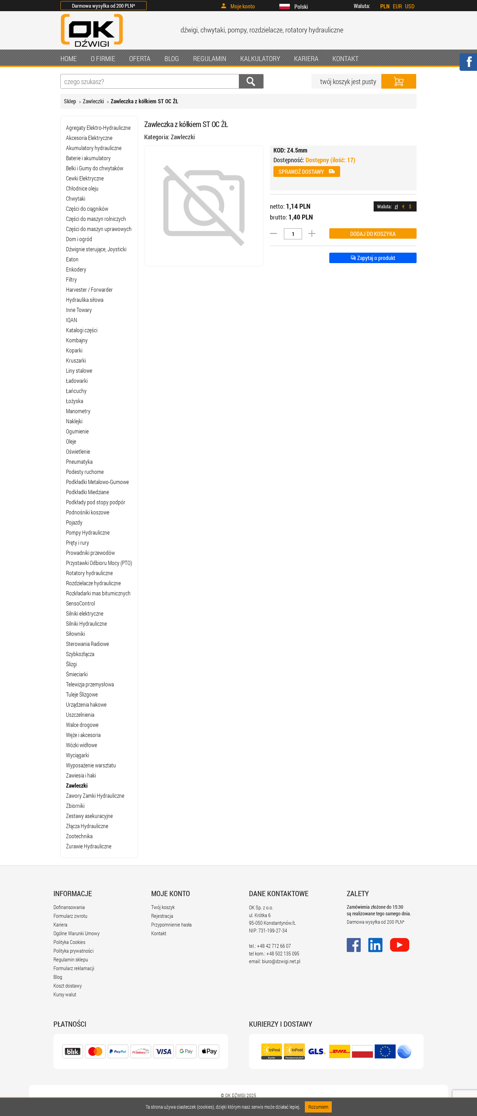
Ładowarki (77, 380)
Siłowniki (75, 633)
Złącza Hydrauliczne (87, 825)
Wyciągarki (77, 755)
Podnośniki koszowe (87, 512)
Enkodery (76, 269)
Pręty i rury (77, 542)
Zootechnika (79, 836)
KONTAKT (345, 58)
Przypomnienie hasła (171, 924)
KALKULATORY (260, 58)
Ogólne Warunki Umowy (76, 933)
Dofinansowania (69, 906)
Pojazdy (74, 522)
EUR (397, 6)
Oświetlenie (78, 451)
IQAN (71, 319)
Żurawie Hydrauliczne (88, 846)
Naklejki (74, 421)
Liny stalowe (79, 370)
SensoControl (80, 603)
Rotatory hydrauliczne (89, 572)
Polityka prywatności (73, 950)
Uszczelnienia (80, 714)
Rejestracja (162, 915)
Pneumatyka (79, 461)
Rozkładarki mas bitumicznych (98, 593)
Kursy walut (64, 994)
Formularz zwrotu (70, 915)
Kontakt (158, 933)
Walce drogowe (82, 724)
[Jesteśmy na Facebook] (468, 66)
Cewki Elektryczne (85, 178)
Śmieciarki (77, 674)
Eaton (72, 259)
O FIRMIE (103, 58)
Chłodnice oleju (82, 188)
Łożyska (74, 400)
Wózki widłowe (81, 745)
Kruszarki (76, 360)
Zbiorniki (75, 805)
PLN (385, 6)
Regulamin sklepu (70, 959)
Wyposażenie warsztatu (91, 765)
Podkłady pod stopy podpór (95, 502)
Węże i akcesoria (83, 734)
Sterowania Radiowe (87, 643)
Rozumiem (318, 1106)
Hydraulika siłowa (84, 299)
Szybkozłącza (80, 653)
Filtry (71, 279)
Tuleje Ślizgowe (82, 694)
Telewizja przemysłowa (90, 684)
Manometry (78, 411)
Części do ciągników (87, 208)
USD (409, 6)
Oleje (71, 441)
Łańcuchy (76, 390)
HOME (68, 58)
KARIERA (306, 58)
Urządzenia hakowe (86, 704)
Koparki (74, 350)
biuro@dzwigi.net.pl (281, 961)
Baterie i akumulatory (88, 158)
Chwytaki (75, 198)
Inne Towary (79, 309)
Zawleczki (93, 101)
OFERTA (140, 58)
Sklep (70, 101)
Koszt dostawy (67, 985)
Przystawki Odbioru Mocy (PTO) (99, 562)
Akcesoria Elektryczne (89, 137)
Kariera (60, 924)
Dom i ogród (79, 239)
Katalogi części (81, 330)
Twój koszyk (163, 906)
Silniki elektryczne (84, 613)
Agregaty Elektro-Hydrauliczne (98, 127)
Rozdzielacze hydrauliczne (93, 583)
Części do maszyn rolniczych (96, 218)
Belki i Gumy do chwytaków (94, 168)
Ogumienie (77, 431)
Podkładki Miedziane (87, 492)
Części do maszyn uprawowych (99, 228)
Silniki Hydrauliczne (86, 623)
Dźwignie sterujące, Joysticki (96, 249)
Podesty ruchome (85, 471)
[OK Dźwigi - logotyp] (91, 47)
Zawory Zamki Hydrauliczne (95, 795)
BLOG (171, 58)
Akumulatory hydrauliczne (94, 147)
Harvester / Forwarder (89, 289)
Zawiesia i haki (81, 775)
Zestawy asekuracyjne (89, 815)
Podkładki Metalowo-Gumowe (97, 481)
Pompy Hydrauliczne (88, 532)
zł (396, 206)
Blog (57, 976)
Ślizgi (71, 664)
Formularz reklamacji (73, 968)
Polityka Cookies (69, 941)
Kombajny (77, 340)
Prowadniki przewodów (90, 552)
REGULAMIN (209, 58)
